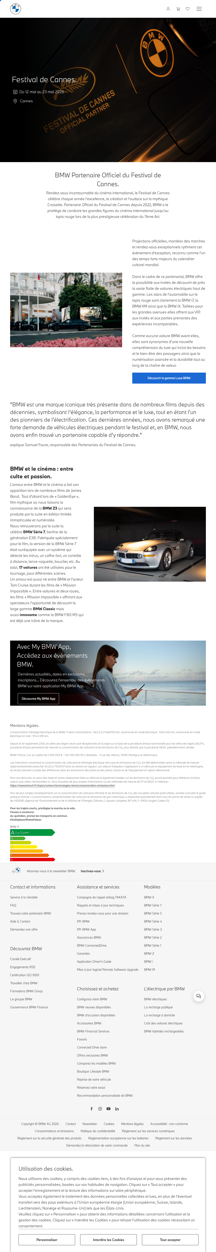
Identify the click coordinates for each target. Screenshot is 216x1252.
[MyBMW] (168, 9)
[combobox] (198, 996)
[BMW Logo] (15, 8)
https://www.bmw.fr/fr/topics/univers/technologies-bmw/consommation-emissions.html (62, 785)
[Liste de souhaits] (188, 9)
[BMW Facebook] (91, 1109)
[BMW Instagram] (100, 1109)
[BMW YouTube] (108, 1109)
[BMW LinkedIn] (117, 1109)
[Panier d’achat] (178, 9)
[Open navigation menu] (199, 9)
